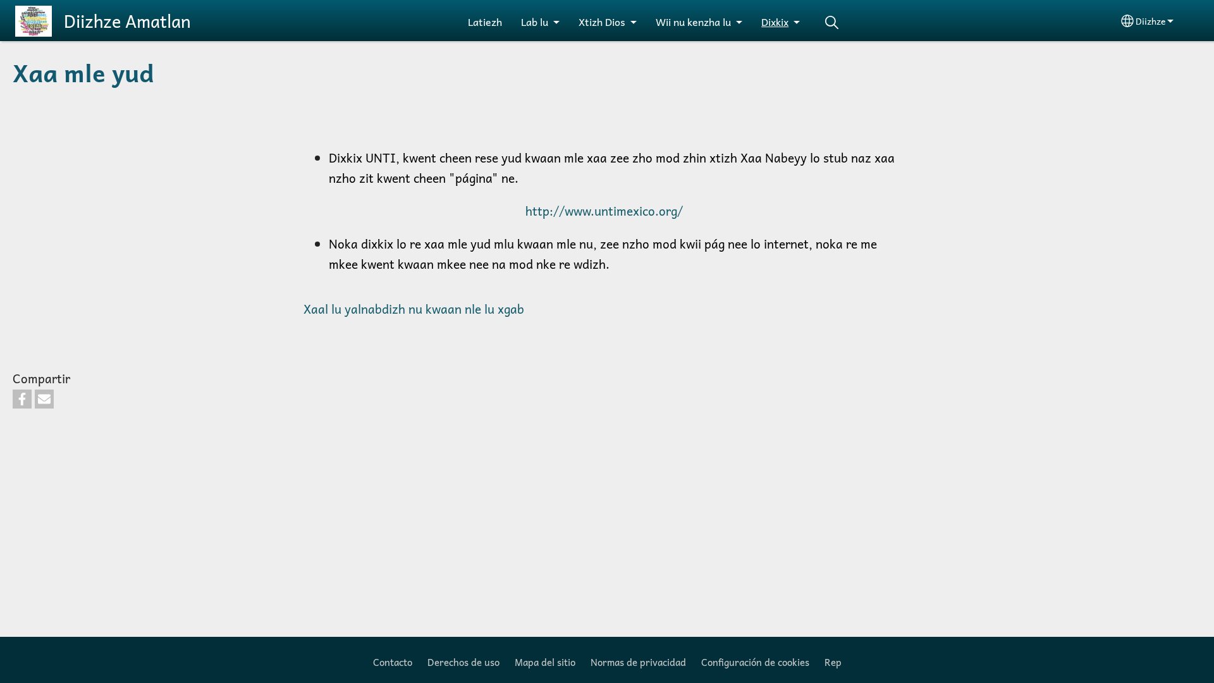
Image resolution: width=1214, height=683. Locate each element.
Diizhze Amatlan (127, 21)
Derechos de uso (463, 662)
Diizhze (1150, 21)
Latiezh (485, 21)
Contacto (392, 662)
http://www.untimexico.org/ (605, 211)
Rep (833, 662)
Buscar (831, 22)
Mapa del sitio (545, 662)
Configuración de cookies (755, 662)
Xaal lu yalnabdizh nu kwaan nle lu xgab (414, 309)
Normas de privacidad (638, 662)
